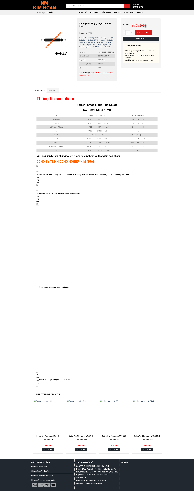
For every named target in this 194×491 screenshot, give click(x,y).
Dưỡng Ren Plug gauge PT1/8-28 (114, 436)
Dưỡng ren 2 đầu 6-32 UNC (89, 40)
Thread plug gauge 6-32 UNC (88, 47)
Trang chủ (82, 12)
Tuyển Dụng (129, 12)
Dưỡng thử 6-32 (99, 42)
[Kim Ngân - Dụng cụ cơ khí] (44, 5)
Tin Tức (117, 12)
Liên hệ (140, 12)
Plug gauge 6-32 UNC (89, 44)
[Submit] (127, 6)
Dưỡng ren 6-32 (104, 40)
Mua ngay (141, 39)
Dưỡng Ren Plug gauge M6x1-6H (48, 436)
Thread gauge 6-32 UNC (104, 44)
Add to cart (143, 32)
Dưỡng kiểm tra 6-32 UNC (97, 38)
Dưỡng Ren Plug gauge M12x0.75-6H (147, 436)
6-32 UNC (86, 38)
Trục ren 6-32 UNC (104, 47)
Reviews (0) (52, 90)
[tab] (39, 90)
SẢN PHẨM (106, 12)
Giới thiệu (94, 12)
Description (40, 90)
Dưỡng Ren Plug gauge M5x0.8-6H (81, 436)
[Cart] (148, 12)
